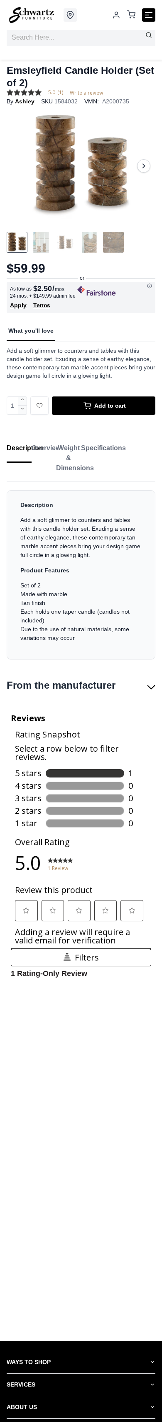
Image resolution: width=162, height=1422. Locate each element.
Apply (18, 305)
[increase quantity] (22, 401)
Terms (41, 305)
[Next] (143, 166)
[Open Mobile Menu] (148, 15)
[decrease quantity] (22, 410)
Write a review (86, 92)
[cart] (131, 15)
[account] (116, 15)
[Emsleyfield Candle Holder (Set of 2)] (81, 166)
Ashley (24, 101)
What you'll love (31, 330)
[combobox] (81, 37)
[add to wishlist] (39, 405)
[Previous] (18, 166)
